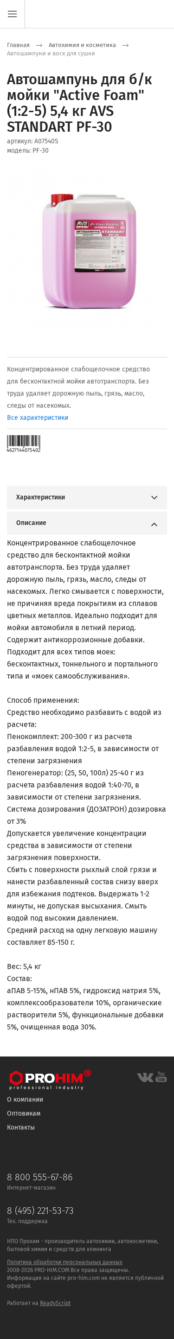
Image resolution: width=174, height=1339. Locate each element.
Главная (18, 44)
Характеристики (40, 497)
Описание (31, 523)
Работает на (23, 1303)
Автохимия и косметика (82, 44)
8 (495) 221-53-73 (40, 1210)
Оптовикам (23, 1113)
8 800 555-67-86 (39, 1177)
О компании (25, 1099)
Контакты (21, 1127)
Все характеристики (37, 418)
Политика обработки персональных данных (64, 1262)
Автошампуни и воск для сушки (51, 53)
